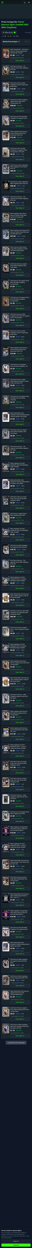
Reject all (16, 1241)
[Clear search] (29, 8)
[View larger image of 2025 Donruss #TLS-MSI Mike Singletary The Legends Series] (5, 931)
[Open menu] (29, 2)
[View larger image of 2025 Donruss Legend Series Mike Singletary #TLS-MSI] (5, 517)
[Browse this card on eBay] (9, 49)
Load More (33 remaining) (16, 1043)
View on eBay (19, 60)
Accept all (16, 1245)
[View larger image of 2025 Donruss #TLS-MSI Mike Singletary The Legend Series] (5, 120)
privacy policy (8, 1238)
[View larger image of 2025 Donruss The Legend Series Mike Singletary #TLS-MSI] (5, 816)
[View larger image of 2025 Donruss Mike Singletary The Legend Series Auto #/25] (5, 549)
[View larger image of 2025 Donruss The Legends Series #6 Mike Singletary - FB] (5, 368)
